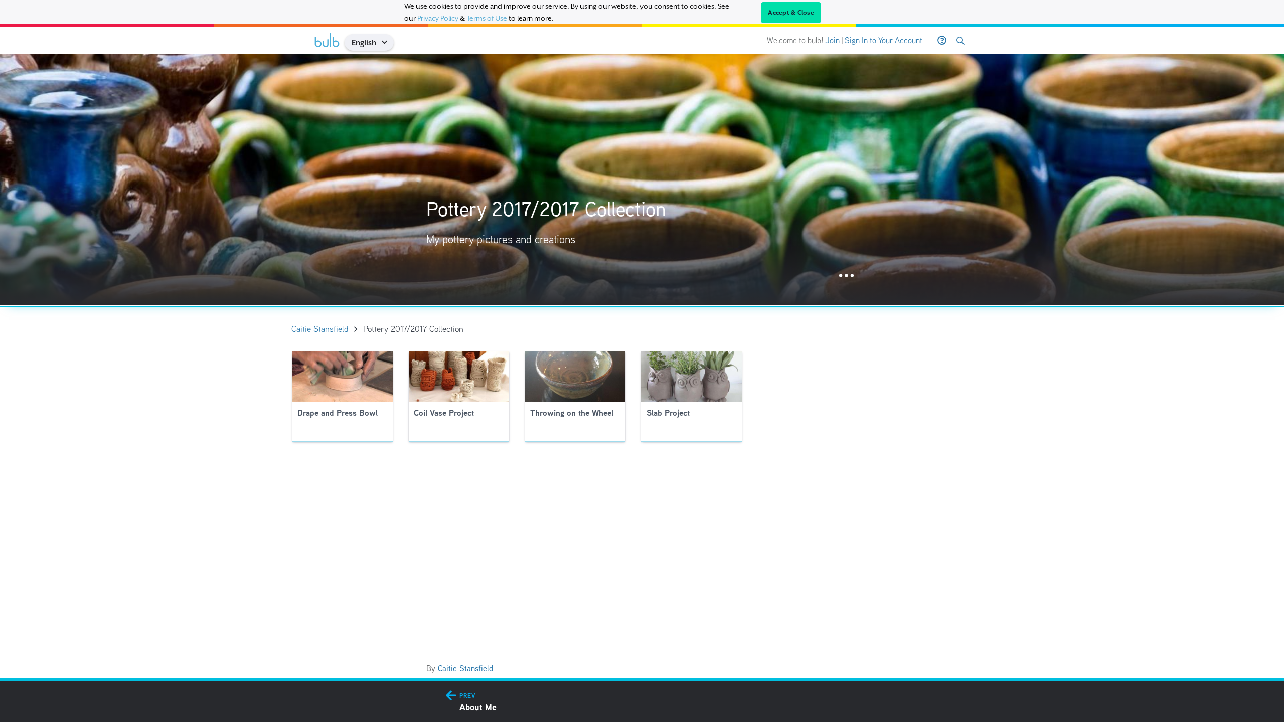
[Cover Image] (642, 179)
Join (832, 40)
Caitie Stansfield (465, 668)
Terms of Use (486, 18)
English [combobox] (364, 42)
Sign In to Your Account (883, 40)
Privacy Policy (437, 18)
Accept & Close (791, 12)
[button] (388, 42)
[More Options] (846, 276)
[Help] (942, 41)
